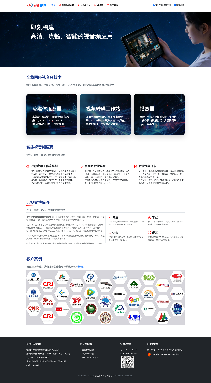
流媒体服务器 (68, 5)
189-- (162, 5)
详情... (81, 266)
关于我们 (114, 5)
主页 (53, 5)
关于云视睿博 (35, 344)
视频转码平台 (88, 353)
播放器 (100, 5)
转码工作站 (85, 5)
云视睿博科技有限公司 (172, 349)
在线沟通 (180, 5)
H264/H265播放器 (90, 357)
